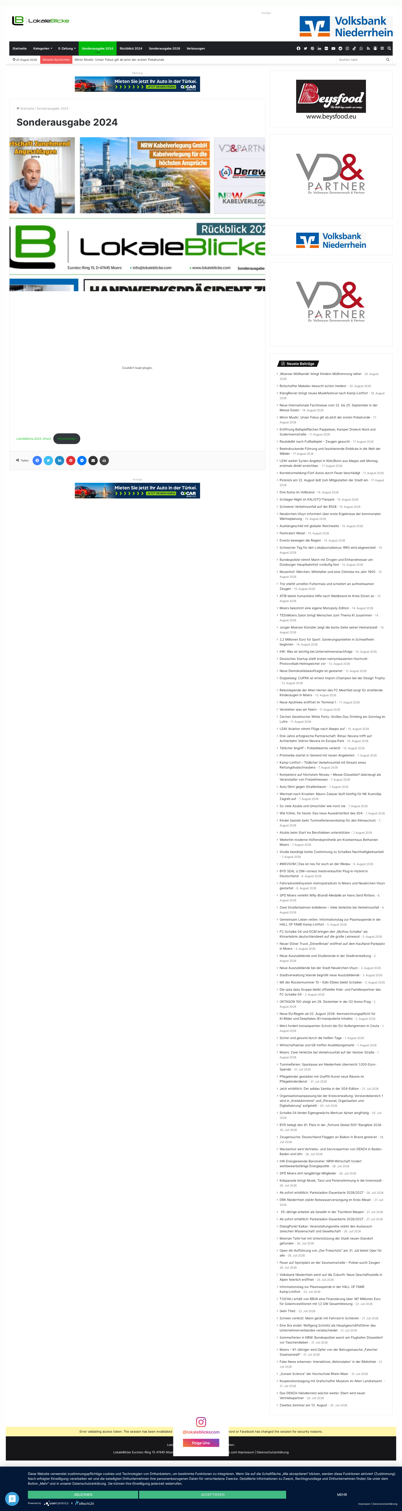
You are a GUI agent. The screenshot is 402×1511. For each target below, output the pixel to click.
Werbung (137, 73)
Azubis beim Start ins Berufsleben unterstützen (315, 832)
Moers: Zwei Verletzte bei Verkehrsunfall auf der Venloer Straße (327, 1052)
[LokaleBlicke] (40, 21)
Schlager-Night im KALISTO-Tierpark (307, 499)
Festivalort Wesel (292, 533)
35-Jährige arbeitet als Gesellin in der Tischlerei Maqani (322, 1212)
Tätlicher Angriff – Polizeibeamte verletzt (310, 748)
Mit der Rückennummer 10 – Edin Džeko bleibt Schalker (321, 982)
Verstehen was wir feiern (298, 709)
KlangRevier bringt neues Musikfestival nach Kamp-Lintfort (324, 393)
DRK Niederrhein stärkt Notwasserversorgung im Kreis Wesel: (325, 1200)
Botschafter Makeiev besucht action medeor (313, 386)
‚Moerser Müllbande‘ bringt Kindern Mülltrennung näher (321, 374)
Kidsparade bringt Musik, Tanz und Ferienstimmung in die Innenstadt (331, 1180)
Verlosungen (196, 48)
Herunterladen (66, 438)
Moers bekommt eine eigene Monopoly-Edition (314, 608)
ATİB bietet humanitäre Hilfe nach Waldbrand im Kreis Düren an (327, 596)
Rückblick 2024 (131, 48)
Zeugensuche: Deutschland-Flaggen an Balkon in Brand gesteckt (328, 1137)
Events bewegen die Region (300, 540)
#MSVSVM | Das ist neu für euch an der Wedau (315, 864)
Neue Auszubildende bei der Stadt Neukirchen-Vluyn (319, 968)
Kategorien (41, 48)
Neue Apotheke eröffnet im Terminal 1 (308, 702)
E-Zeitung (65, 48)
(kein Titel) (287, 1311)
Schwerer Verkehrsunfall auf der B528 (308, 506)
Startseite (20, 48)
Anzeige (266, 12)
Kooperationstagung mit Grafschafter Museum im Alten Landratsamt (331, 1381)
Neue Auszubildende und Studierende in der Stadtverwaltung (325, 956)
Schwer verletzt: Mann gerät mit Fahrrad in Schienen (319, 1318)
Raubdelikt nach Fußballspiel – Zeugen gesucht (315, 441)
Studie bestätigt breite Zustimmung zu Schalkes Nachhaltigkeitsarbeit (332, 852)
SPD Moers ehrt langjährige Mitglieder (308, 1173)
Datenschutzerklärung (273, 1452)
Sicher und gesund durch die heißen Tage (311, 1038)
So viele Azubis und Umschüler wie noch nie (312, 806)
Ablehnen (83, 1494)
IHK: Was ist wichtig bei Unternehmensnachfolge (316, 651)
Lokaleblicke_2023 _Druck (34, 438)
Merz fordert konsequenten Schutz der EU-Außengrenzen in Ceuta (329, 1026)
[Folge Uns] (201, 1424)
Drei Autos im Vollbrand (297, 492)
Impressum (246, 1452)
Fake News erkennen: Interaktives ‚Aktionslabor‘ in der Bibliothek (328, 1362)
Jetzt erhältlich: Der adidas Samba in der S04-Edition (319, 1088)
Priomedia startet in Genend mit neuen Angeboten (317, 755)
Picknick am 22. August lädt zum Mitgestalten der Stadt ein (324, 480)
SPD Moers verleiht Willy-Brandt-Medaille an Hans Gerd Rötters (327, 895)
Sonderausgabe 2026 (164, 48)
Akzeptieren (212, 1494)
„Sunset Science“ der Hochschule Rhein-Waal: (314, 1374)
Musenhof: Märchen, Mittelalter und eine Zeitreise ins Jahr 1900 (327, 572)
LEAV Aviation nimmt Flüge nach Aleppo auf (312, 729)
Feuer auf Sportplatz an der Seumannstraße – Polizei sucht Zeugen (330, 1262)
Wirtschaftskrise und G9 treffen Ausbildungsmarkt (317, 1045)
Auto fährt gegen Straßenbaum (303, 787)
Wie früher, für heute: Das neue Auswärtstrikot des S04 (321, 813)
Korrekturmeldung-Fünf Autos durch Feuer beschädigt (320, 473)
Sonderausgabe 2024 (97, 48)
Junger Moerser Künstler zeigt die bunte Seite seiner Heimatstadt (328, 627)
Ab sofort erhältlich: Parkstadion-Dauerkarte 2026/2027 (321, 1192)
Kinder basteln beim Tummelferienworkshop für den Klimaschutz (328, 820)
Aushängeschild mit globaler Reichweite (309, 526)
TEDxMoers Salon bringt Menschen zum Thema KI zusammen (326, 615)
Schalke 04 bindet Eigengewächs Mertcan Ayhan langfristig (324, 1113)
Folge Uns (201, 1443)
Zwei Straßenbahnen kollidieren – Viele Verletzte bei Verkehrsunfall (329, 907)
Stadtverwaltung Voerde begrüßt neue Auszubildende (319, 975)
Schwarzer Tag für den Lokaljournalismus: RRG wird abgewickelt (328, 547)
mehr (342, 1494)
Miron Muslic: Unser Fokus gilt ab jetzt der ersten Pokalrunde (325, 417)
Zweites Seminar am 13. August (303, 1405)
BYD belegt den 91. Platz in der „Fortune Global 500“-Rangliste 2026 (330, 1125)
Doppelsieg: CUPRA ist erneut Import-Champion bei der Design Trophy (332, 678)
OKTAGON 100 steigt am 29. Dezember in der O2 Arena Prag (325, 1001)
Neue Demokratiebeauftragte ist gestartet (311, 671)
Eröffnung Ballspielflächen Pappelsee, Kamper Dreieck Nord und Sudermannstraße (135, 59)
